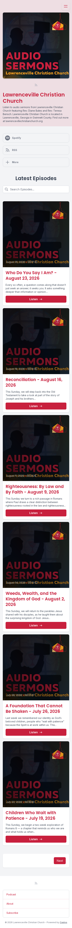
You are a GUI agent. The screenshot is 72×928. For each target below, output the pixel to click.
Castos (63, 922)
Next (60, 860)
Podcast (11, 894)
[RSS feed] (36, 85)
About (9, 903)
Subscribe (12, 912)
